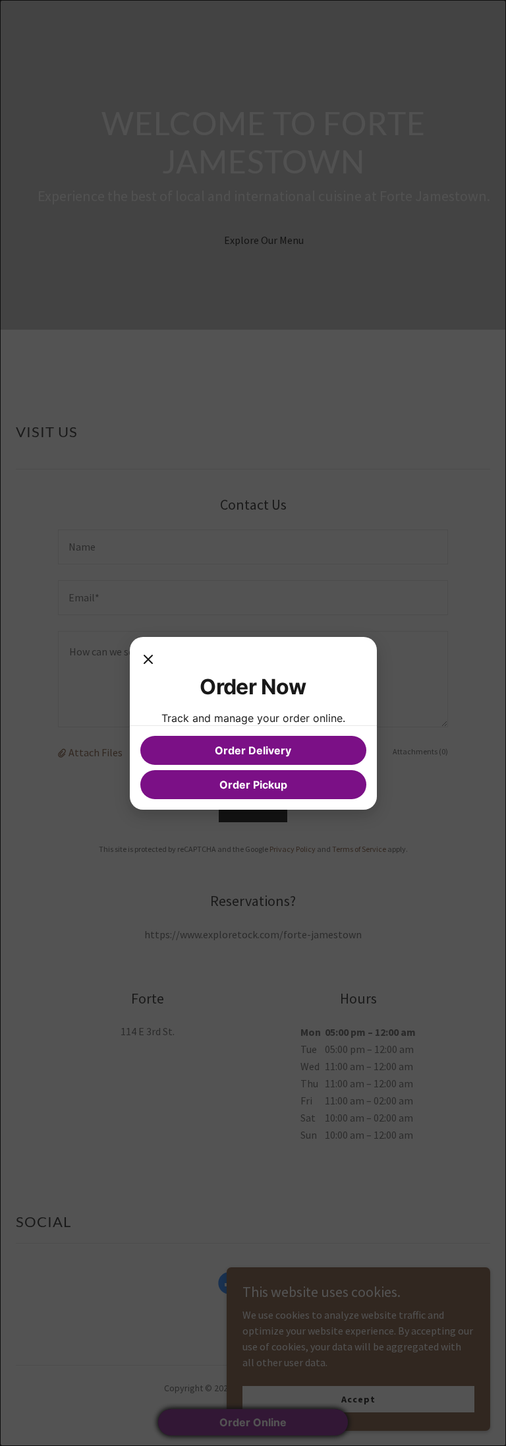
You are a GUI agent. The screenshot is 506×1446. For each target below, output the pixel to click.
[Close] (148, 661)
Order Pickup (253, 784)
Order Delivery (253, 750)
